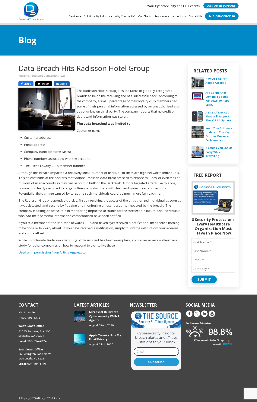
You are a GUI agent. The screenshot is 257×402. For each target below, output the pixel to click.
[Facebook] (189, 313)
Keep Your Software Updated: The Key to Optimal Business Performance (219, 134)
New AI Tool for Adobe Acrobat (216, 81)
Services (74, 16)
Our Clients (145, 16)
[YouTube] (212, 313)
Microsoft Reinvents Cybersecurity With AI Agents (104, 316)
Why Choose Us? (125, 16)
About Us (178, 16)
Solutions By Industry (97, 16)
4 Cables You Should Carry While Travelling (219, 152)
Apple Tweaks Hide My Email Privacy (105, 337)
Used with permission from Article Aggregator (52, 252)
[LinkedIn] (204, 313)
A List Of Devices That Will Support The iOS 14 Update (218, 116)
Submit (204, 279)
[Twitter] (197, 313)
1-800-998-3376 (223, 16)
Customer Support (221, 5)
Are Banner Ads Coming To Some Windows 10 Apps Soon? (217, 99)
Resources (161, 16)
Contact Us (195, 16)
